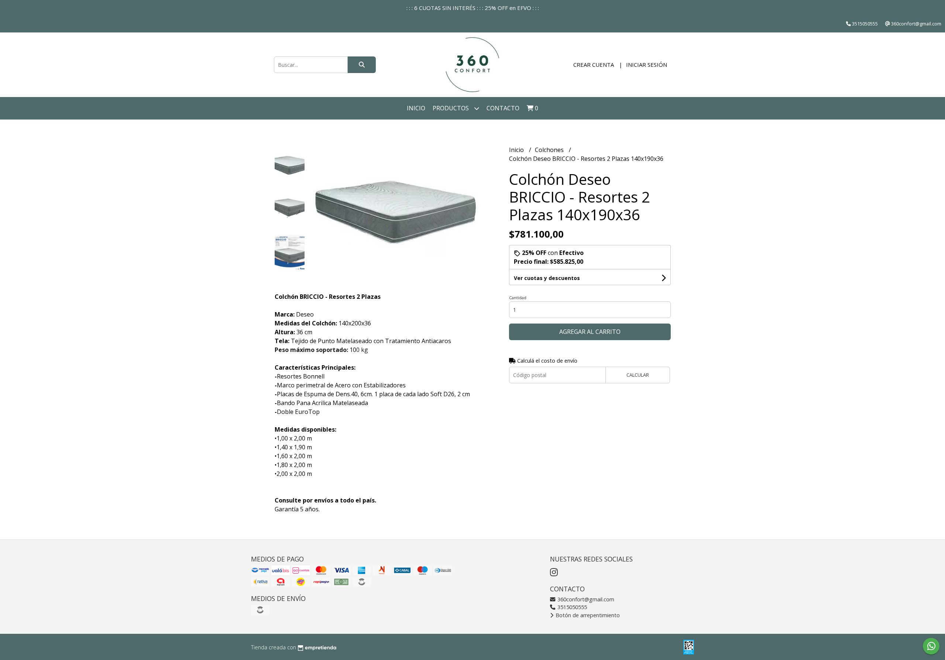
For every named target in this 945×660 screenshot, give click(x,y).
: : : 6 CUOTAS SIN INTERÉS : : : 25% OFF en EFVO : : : (472, 7)
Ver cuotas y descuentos (547, 277)
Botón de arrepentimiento (587, 615)
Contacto (503, 108)
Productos (451, 108)
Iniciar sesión (646, 64)
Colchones (550, 150)
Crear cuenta (593, 64)
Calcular (637, 375)
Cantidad (517, 297)
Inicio (416, 108)
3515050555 (571, 607)
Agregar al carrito (590, 332)
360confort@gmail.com (585, 599)
